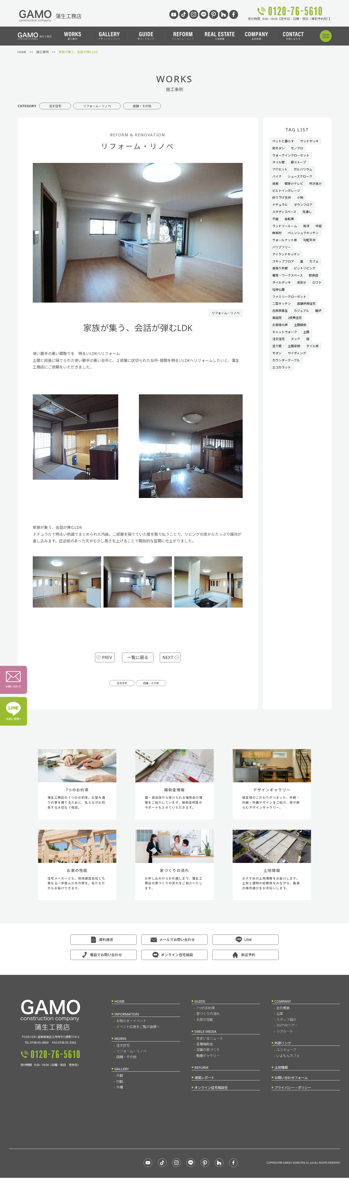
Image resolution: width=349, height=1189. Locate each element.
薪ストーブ (298, 162)
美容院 (277, 318)
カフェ (314, 261)
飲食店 (313, 275)
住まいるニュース (209, 1038)
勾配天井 (309, 240)
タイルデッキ (281, 282)
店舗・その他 (142, 106)
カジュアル (301, 311)
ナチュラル (280, 205)
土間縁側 (300, 325)
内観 (119, 1081)
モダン (277, 353)
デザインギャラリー (109, 38)
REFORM (201, 1067)
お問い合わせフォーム (291, 1077)
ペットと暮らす (283, 141)
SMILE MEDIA (205, 1031)
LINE (248, 939)
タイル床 (312, 346)
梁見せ (301, 282)
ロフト (317, 282)
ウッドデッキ (309, 141)
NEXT (168, 657)
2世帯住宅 (295, 318)
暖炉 (318, 311)
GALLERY (121, 1069)
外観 (119, 1075)
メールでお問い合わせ (177, 939)
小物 (300, 197)
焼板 (275, 183)
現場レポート (204, 1077)
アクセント (280, 169)
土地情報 (220, 38)
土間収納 (294, 346)
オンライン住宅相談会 (211, 1087)
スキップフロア (283, 261)
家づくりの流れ (208, 1013)
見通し (307, 212)
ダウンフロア (303, 205)
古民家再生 (280, 311)
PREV (107, 657)
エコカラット (281, 367)
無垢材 (277, 233)
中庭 (319, 226)
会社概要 (283, 1008)
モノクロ (297, 148)
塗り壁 (277, 346)
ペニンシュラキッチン (303, 233)
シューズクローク (300, 176)
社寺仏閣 (278, 289)
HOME (119, 1001)
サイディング (297, 353)
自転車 (289, 219)
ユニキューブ (286, 1049)
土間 (306, 332)
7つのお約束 (205, 1008)
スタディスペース (284, 212)
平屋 (275, 219)
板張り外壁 (280, 268)
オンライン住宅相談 (177, 954)
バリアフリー (281, 247)
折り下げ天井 (281, 197)
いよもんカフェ (288, 1055)
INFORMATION (126, 1014)
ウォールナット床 (284, 240)
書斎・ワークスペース (287, 275)
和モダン (278, 148)
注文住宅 (55, 106)
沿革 (279, 1013)
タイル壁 (278, 162)
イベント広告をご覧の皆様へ (138, 1026)
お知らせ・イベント (131, 1020)
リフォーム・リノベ (183, 38)
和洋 (306, 226)
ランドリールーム (284, 226)
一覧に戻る (137, 657)
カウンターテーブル (286, 360)
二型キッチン (281, 303)
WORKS (120, 1038)
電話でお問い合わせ (106, 954)
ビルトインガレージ (286, 191)
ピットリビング (305, 268)
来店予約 (248, 954)
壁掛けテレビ (294, 183)
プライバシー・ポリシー (292, 1087)
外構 (119, 1087)
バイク (277, 176)
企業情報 (256, 38)
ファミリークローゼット (289, 297)
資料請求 (106, 939)
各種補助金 (204, 1044)
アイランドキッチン (286, 254)
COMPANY (282, 1001)
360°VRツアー (286, 1025)
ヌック (295, 339)
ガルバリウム (303, 169)
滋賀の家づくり (208, 1049)
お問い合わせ (293, 38)
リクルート (284, 1031)
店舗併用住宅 (306, 303)
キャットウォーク (284, 332)
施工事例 (72, 38)
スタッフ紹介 (286, 1019)
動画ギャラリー (208, 1055)
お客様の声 (280, 325)
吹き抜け (315, 183)
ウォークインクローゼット (290, 155)
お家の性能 (204, 1019)
